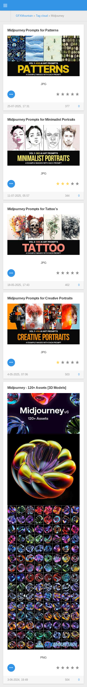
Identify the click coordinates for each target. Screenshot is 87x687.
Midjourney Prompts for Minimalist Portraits (41, 119)
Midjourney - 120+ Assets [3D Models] (36, 387)
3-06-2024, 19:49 (17, 679)
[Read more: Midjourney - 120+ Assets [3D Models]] (11, 668)
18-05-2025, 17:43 (18, 285)
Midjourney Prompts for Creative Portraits (39, 298)
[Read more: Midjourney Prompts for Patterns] (11, 94)
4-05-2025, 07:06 (17, 374)
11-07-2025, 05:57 (18, 195)
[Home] (5, 16)
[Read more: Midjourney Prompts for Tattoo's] (11, 273)
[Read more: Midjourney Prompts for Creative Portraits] (11, 362)
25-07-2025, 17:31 (18, 106)
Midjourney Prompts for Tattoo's (32, 209)
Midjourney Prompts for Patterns (32, 30)
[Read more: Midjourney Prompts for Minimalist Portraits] (11, 184)
